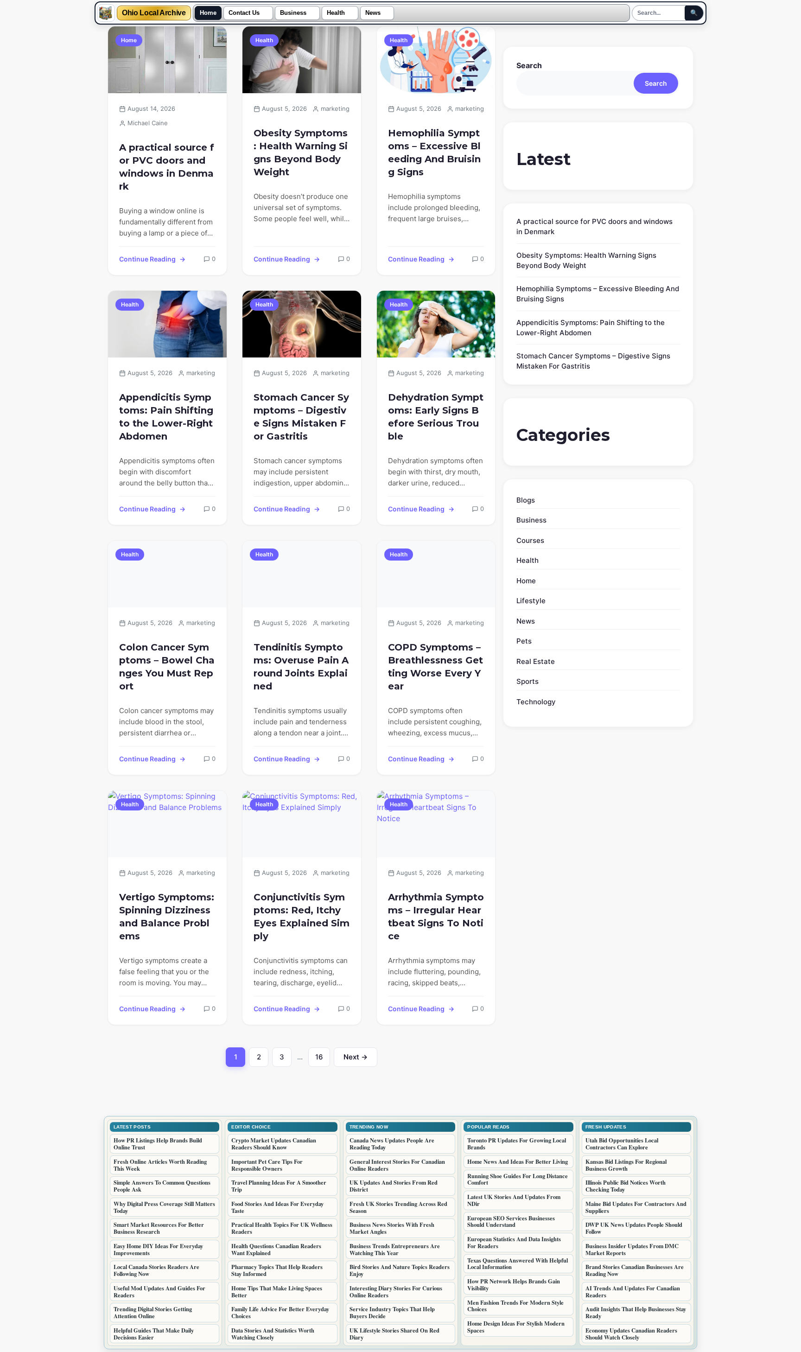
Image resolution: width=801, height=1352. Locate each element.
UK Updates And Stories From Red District (394, 1185)
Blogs (525, 500)
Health (336, 13)
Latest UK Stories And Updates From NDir (513, 1200)
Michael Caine (147, 123)
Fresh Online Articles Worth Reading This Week (160, 1165)
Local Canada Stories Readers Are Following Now (156, 1270)
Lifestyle (531, 600)
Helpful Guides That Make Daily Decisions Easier (154, 1333)
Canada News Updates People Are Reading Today (392, 1143)
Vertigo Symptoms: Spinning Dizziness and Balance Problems (166, 917)
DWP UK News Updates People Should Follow (633, 1228)
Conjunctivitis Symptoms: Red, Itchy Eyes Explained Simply (302, 917)
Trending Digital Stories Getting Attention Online (153, 1312)
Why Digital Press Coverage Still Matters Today (164, 1207)
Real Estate (535, 661)
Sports (527, 681)
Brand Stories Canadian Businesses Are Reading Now (634, 1270)
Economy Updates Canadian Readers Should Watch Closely (631, 1333)
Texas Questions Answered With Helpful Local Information (517, 1263)
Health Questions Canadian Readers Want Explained (276, 1249)
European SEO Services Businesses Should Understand (511, 1221)
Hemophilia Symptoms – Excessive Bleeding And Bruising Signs (434, 153)
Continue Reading (147, 259)
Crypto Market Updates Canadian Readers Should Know (273, 1143)
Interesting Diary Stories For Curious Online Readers (396, 1291)
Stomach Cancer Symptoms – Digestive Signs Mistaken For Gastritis (301, 417)
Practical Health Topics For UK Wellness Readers (281, 1228)
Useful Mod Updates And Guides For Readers (159, 1291)
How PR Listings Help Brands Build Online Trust (158, 1143)
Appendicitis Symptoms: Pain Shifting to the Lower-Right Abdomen (166, 417)
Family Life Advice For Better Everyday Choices (280, 1312)
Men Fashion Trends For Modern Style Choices (515, 1306)
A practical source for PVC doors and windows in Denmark (166, 167)
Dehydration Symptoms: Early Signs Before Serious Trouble (435, 417)
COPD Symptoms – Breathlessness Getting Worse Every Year (435, 667)
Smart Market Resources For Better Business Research (159, 1228)
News (373, 13)
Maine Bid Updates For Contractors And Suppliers (636, 1207)
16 (322, 1059)
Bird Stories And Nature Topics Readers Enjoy (400, 1270)
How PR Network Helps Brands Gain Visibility (513, 1284)
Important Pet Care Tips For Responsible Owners (267, 1165)
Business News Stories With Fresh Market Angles (392, 1228)
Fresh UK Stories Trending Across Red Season (398, 1207)
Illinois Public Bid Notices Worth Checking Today (625, 1185)
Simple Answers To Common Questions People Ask (162, 1185)
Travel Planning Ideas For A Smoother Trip (278, 1185)
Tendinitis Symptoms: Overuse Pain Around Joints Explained (301, 667)
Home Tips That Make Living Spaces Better (276, 1291)
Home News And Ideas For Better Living (517, 1161)
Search (529, 65)
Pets (524, 641)
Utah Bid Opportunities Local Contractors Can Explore (621, 1143)
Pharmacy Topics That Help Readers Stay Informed (277, 1270)
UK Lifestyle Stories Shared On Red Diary (394, 1333)
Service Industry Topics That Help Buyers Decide (392, 1312)
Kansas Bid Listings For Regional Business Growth (626, 1165)
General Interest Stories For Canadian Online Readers (397, 1165)
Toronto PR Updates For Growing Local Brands (516, 1143)
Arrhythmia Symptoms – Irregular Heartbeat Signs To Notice (436, 917)
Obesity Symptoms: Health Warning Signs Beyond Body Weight (301, 153)
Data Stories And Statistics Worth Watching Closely (272, 1333)
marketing (335, 108)
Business (293, 13)
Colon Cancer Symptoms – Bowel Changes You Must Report (167, 667)
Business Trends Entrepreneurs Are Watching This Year (395, 1249)
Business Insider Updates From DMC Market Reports (632, 1249)
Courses (530, 540)
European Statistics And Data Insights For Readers (514, 1242)
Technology (536, 701)
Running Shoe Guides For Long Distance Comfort (517, 1179)
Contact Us (244, 13)
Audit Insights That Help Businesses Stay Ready (635, 1312)
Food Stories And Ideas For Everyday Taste (277, 1207)
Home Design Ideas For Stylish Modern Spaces (516, 1326)
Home (208, 13)
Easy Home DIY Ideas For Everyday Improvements (158, 1249)
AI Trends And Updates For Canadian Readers (632, 1291)
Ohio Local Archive (154, 13)
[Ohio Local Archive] (106, 13)
